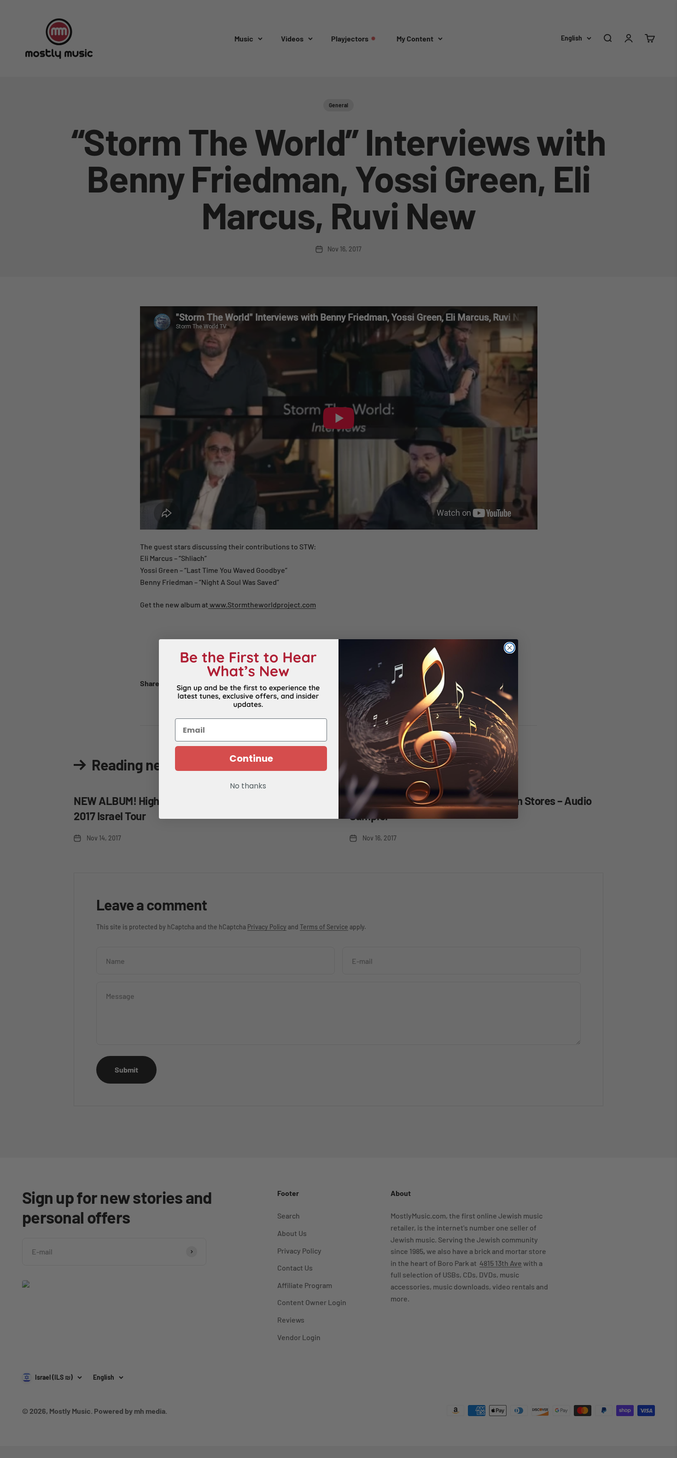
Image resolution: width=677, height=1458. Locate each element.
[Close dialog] (509, 648)
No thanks (248, 786)
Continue (251, 758)
